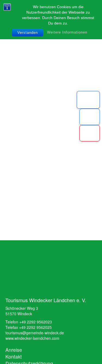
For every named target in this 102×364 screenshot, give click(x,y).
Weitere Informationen (67, 32)
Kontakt (13, 356)
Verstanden (27, 33)
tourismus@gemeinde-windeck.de (34, 332)
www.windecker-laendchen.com (32, 338)
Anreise (13, 349)
